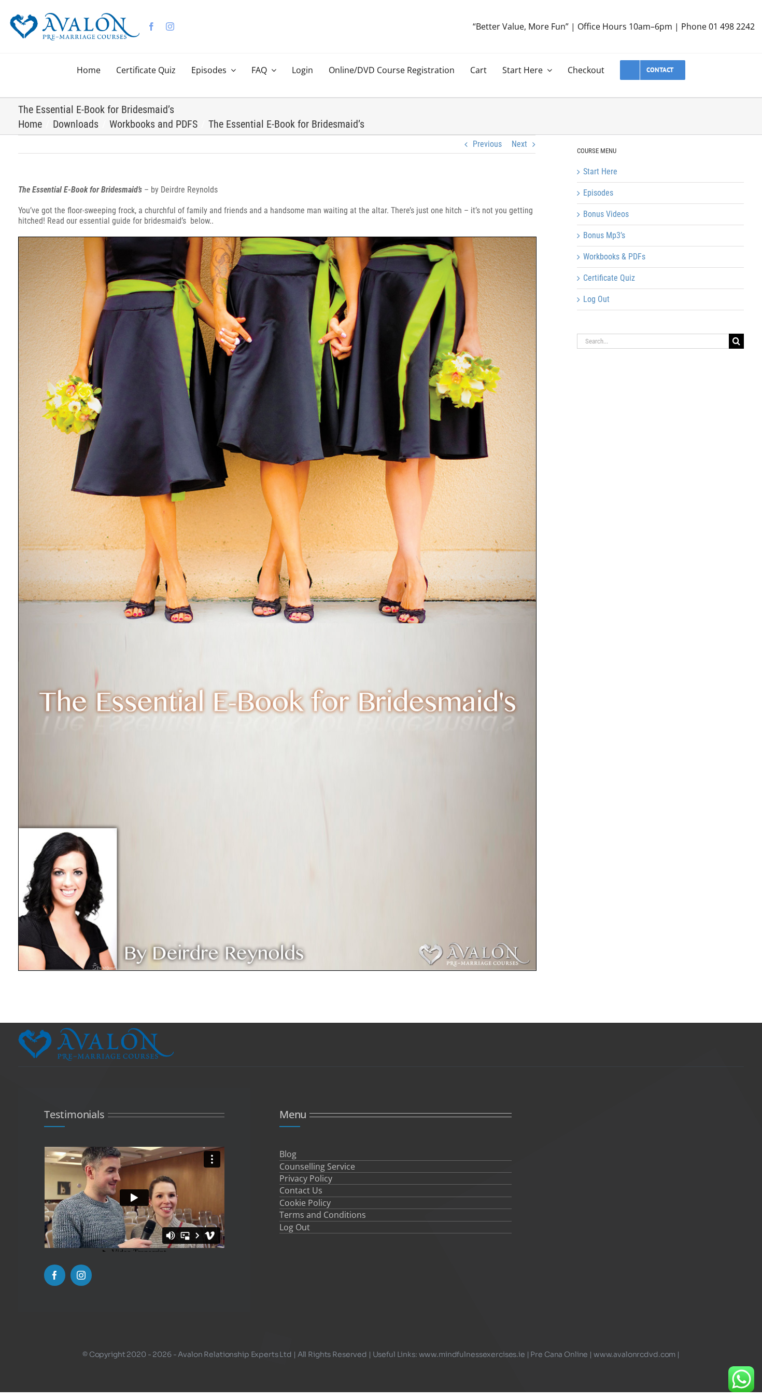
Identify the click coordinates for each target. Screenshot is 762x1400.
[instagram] (170, 26)
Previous (487, 144)
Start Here (600, 171)
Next (519, 144)
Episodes (598, 193)
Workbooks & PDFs (614, 257)
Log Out (596, 299)
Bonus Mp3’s (604, 235)
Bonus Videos (606, 214)
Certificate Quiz (609, 278)
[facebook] (151, 26)
